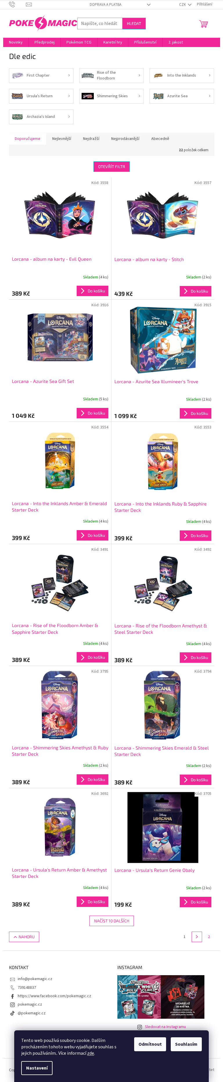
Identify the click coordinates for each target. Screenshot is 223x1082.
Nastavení (37, 1068)
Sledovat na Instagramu (165, 1027)
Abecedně (160, 139)
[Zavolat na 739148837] (17, 4)
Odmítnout (150, 1044)
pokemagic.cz (30, 1004)
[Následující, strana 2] (197, 937)
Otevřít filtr (111, 166)
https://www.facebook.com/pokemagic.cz (54, 996)
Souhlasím (186, 1044)
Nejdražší (91, 139)
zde (90, 1053)
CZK (183, 4)
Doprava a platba (105, 4)
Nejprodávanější (125, 139)
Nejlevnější (61, 139)
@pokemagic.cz (32, 1013)
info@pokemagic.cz (35, 979)
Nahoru (27, 936)
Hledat (134, 23)
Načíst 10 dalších (111, 920)
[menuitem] (15, 42)
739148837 (27, 988)
